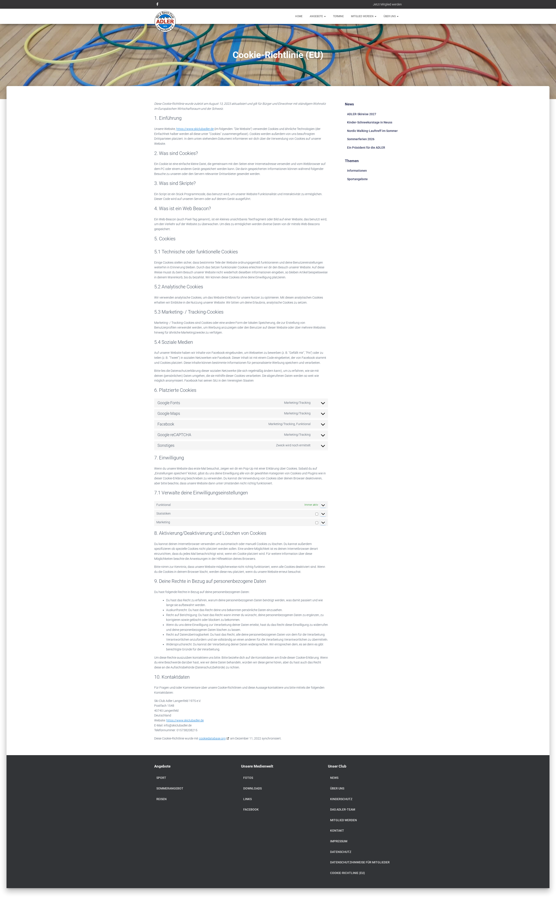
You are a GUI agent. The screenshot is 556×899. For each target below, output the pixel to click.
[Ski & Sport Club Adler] (165, 21)
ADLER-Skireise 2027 (361, 114)
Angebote (317, 16)
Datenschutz (340, 852)
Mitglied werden (362, 16)
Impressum (338, 841)
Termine (338, 16)
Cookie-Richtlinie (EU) (347, 873)
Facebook (251, 809)
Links (247, 799)
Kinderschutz (341, 799)
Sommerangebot (169, 788)
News (334, 777)
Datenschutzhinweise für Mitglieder (360, 862)
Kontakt (337, 830)
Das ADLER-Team (342, 809)
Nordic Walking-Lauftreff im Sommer (372, 131)
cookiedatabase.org (212, 738)
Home (299, 16)
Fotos (248, 777)
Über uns (390, 16)
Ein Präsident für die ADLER (366, 147)
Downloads (252, 788)
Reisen (161, 799)
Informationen (357, 170)
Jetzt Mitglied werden (387, 4)
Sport (161, 777)
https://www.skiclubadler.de (195, 129)
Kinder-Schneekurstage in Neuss (369, 122)
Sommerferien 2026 (360, 139)
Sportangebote (357, 179)
